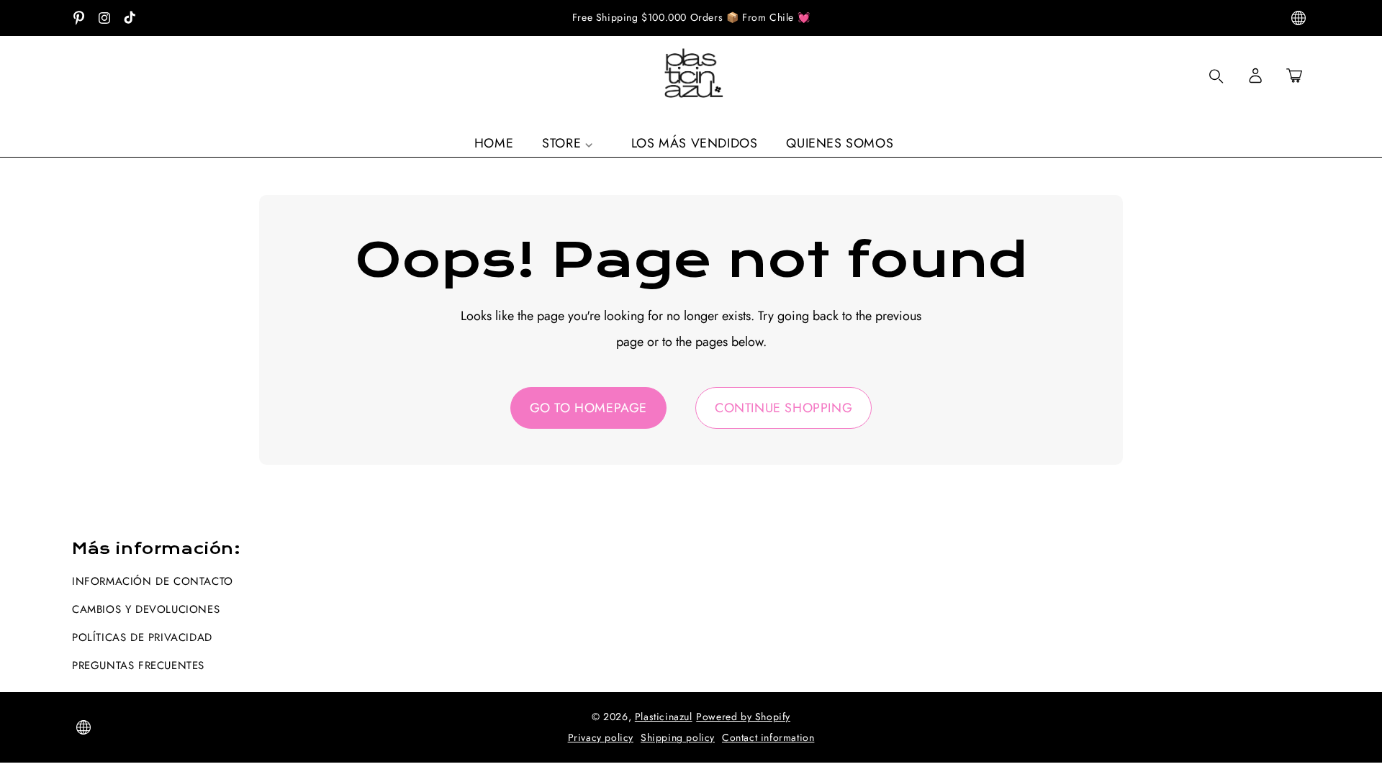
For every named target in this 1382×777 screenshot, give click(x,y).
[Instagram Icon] (104, 18)
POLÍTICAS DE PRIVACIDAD (142, 637)
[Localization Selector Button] (1298, 18)
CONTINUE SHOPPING (783, 408)
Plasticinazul (663, 716)
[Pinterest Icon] (79, 18)
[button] (1294, 75)
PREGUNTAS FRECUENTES (138, 665)
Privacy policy (600, 737)
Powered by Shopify (743, 716)
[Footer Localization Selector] (83, 727)
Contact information (768, 737)
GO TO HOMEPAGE (588, 408)
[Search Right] (1216, 76)
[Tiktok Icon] (129, 18)
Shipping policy (678, 737)
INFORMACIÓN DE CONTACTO (152, 581)
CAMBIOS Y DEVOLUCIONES (146, 609)
